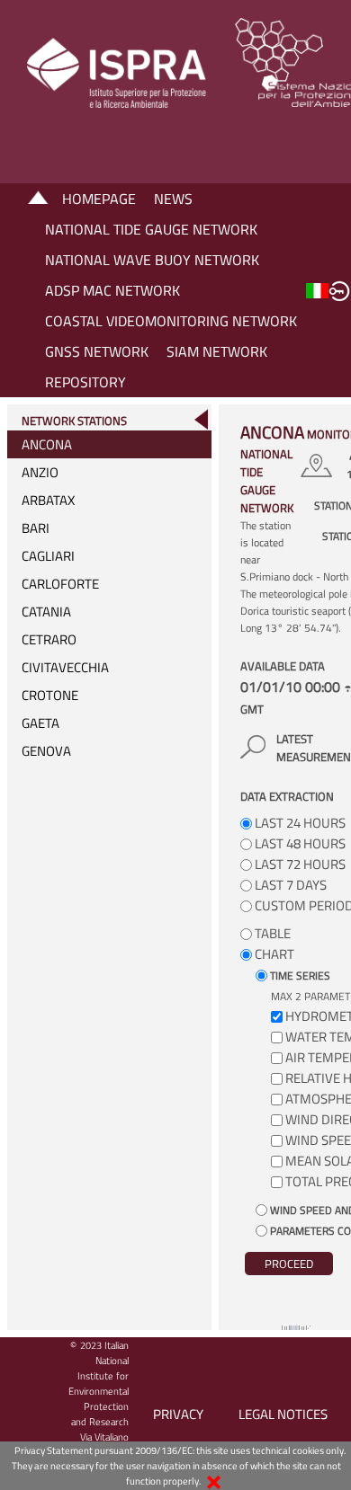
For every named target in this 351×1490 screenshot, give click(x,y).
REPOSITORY (85, 382)
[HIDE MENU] (201, 419)
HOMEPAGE (99, 198)
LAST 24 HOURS (299, 822)
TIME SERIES (298, 975)
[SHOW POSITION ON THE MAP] (319, 465)
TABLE (271, 933)
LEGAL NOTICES (283, 1414)
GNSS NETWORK (96, 351)
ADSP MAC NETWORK (112, 290)
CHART (273, 954)
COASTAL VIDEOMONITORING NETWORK (171, 321)
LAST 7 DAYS (289, 884)
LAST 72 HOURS (299, 864)
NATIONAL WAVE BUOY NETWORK (152, 260)
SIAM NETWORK (216, 351)
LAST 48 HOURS (299, 843)
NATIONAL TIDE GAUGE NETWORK (151, 229)
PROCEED (289, 1264)
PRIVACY (178, 1414)
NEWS (173, 198)
